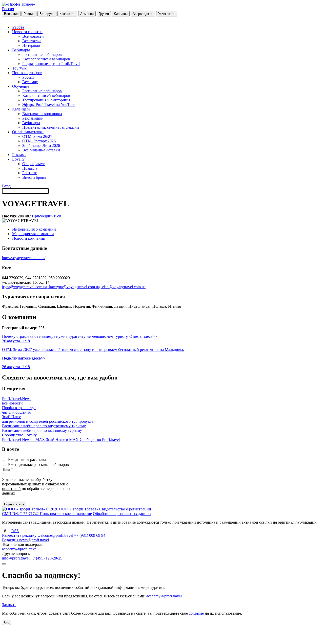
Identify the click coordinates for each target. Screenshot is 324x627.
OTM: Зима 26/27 (37, 136)
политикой (11, 488)
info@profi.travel (16, 558)
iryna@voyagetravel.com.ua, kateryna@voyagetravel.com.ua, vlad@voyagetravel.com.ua (74, 287)
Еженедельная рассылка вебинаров (38, 464)
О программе (33, 164)
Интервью (31, 45)
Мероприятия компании (33, 234)
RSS (15, 531)
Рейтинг (29, 173)
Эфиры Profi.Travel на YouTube (48, 104)
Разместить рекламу (19, 535)
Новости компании (28, 238)
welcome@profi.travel (55, 535)
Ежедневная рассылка (27, 459)
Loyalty (18, 159)
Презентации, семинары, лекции (50, 127)
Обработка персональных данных (122, 513)
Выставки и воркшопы (42, 113)
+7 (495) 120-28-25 (46, 558)
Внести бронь (34, 177)
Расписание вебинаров (42, 54)
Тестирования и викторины (46, 100)
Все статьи (31, 41)
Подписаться (14, 504)
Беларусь (46, 14)
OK (6, 622)
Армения (87, 14)
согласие (21, 479)
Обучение (20, 86)
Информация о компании (34, 229)
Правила (29, 168)
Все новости (33, 36)
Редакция (10, 540)
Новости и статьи (27, 32)
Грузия (104, 14)
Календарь (21, 109)
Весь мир (11, 14)
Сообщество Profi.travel (100, 439)
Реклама (19, 154)
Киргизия (121, 14)
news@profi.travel (34, 540)
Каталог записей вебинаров (46, 59)
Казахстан (67, 14)
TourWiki (19, 68)
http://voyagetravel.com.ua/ (23, 258)
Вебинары (21, 50)
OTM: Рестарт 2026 (39, 141)
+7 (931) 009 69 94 (89, 535)
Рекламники (33, 118)
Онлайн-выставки (28, 132)
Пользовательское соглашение (66, 513)
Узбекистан (166, 14)
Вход (6, 186)
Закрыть (9, 604)
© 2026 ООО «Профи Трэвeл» (72, 509)
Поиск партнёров (27, 73)
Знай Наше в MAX (63, 439)
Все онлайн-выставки (41, 150)
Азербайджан (143, 14)
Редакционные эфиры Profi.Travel (51, 63)
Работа (18, 27)
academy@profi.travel (19, 549)
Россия (8, 9)
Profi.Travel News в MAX (24, 439)
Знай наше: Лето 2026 (41, 145)
